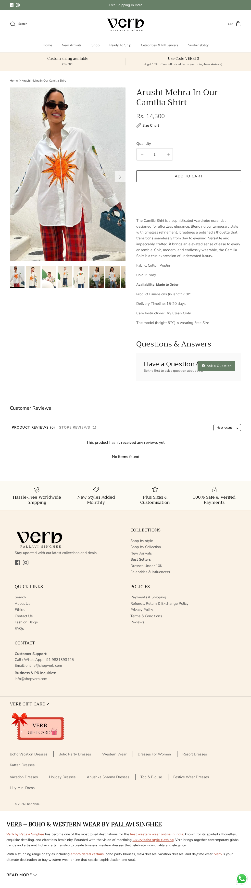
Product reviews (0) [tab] (33, 427)
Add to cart (189, 176)
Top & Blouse (151, 777)
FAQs (19, 628)
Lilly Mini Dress (22, 787)
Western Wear (114, 754)
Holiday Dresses (62, 777)
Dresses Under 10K (146, 565)
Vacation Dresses (24, 777)
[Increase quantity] (167, 154)
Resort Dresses (194, 754)
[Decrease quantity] (141, 154)
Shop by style (141, 540)
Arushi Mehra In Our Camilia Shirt (44, 80)
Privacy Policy (141, 609)
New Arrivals (72, 45)
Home (47, 45)
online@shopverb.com (43, 665)
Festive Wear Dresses (191, 777)
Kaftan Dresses (22, 765)
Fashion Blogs (26, 622)
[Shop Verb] (125, 24)
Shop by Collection (145, 546)
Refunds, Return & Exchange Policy (159, 603)
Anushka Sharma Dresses (108, 777)
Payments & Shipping (148, 597)
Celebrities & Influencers (159, 45)
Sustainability (198, 45)
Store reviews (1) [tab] (78, 427)
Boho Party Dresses (75, 754)
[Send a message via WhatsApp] (242, 879)
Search (20, 597)
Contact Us (24, 616)
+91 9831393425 (59, 659)
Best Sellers (140, 559)
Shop (95, 45)
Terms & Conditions (146, 616)
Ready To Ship (120, 45)
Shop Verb (32, 804)
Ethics (20, 609)
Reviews (137, 622)
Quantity (143, 143)
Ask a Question (219, 366)
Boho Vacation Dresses (28, 754)
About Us (22, 603)
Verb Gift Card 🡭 (29, 704)
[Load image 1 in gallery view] (68, 174)
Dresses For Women (154, 754)
